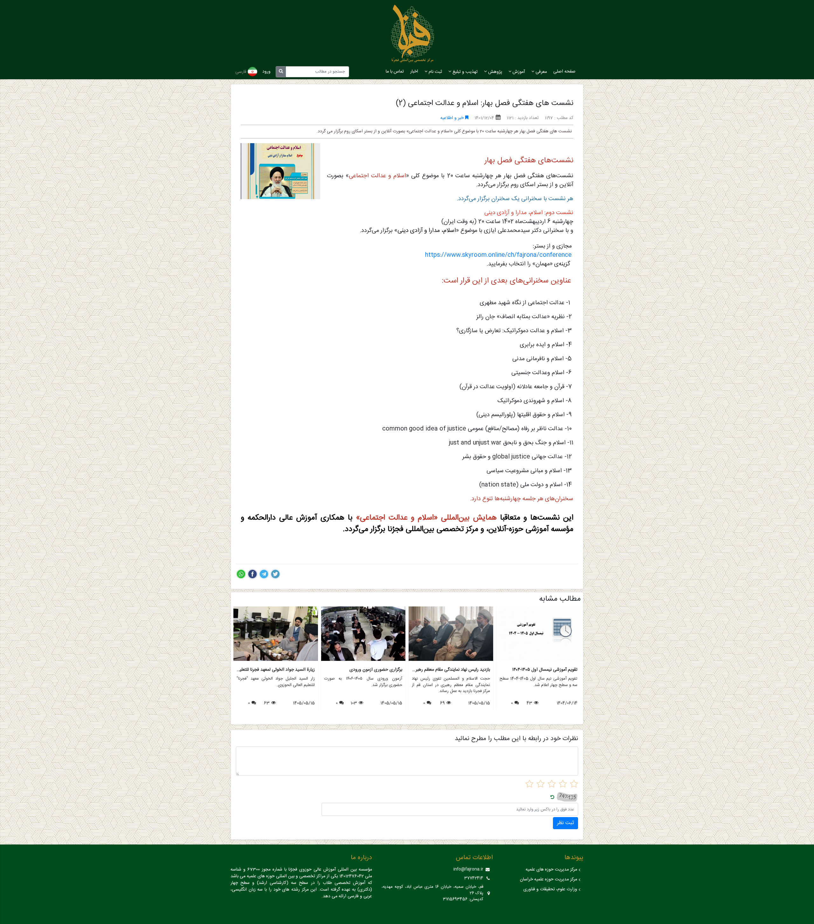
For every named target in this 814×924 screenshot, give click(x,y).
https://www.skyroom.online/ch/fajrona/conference (499, 255)
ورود (266, 71)
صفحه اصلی (564, 71)
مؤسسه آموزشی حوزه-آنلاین (530, 529)
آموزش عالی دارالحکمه (282, 518)
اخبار (414, 71)
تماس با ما (395, 71)
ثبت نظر (565, 823)
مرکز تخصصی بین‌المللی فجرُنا (433, 529)
